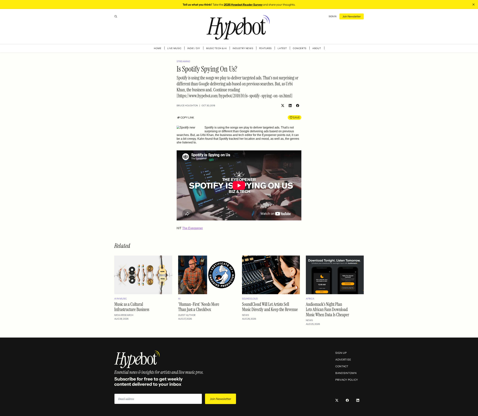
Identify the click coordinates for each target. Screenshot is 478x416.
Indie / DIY (193, 48)
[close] (474, 4)
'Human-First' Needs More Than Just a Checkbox (198, 306)
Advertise (343, 359)
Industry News (243, 48)
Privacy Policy (346, 379)
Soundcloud (250, 298)
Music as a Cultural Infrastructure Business (131, 306)
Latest (282, 48)
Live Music (174, 48)
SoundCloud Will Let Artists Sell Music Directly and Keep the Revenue (270, 306)
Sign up (341, 353)
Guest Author (186, 315)
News (245, 315)
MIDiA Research (123, 315)
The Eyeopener (192, 228)
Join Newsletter (351, 16)
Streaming (183, 61)
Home (157, 48)
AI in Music (120, 298)
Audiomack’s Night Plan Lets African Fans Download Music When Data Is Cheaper (327, 309)
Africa (310, 298)
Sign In (332, 16)
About (316, 48)
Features (265, 48)
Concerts (299, 48)
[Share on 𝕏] (282, 105)
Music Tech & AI (216, 48)
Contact (341, 366)
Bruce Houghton (187, 105)
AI (179, 298)
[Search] (115, 16)
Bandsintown (346, 373)
